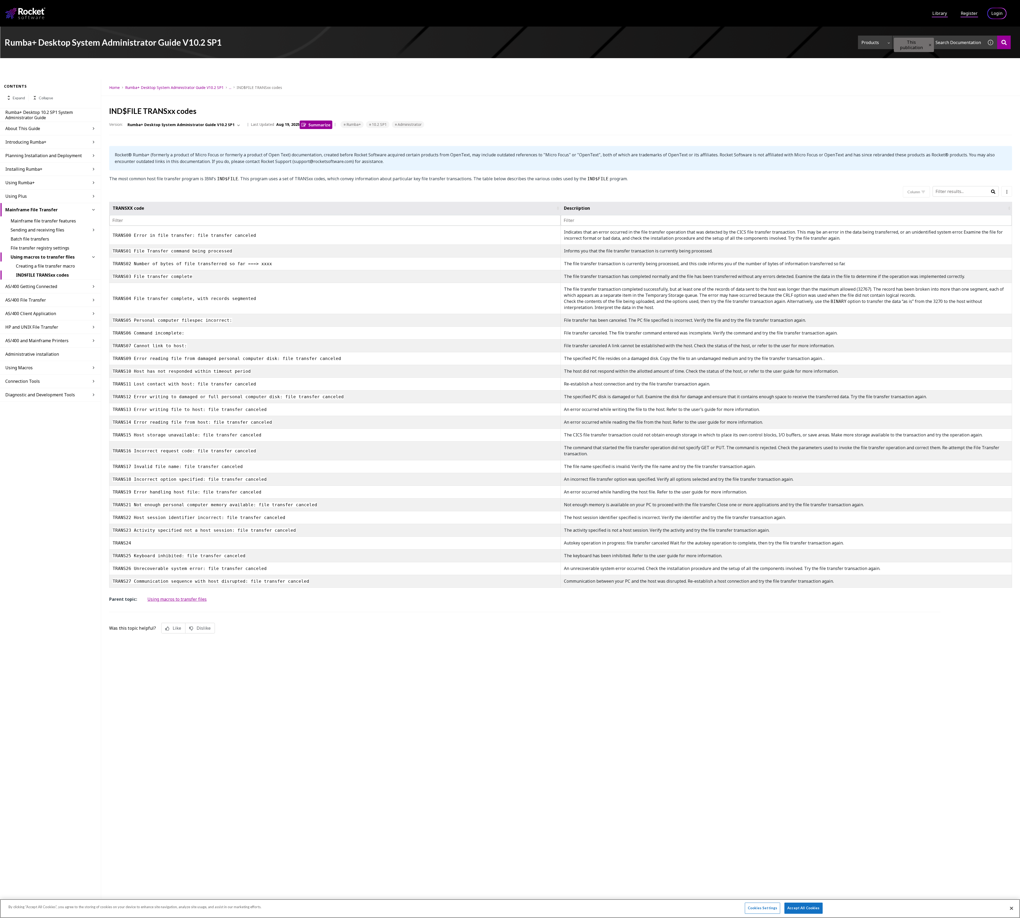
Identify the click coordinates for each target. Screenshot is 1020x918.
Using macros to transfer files (43, 257)
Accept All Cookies (803, 908)
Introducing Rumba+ (25, 142)
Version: (116, 124)
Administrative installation (32, 354)
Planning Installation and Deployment (43, 155)
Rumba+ (353, 124)
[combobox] (938, 42)
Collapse (46, 98)
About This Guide (22, 128)
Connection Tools (22, 381)
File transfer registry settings (40, 248)
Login (996, 13)
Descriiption (577, 208)
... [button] (230, 87)
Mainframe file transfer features (43, 221)
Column (913, 192)
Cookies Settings (762, 908)
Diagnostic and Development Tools (40, 395)
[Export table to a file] (1006, 191)
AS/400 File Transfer (25, 300)
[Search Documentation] (1004, 42)
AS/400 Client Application (30, 313)
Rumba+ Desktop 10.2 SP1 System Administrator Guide (39, 115)
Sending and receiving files (37, 230)
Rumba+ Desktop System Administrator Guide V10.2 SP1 (174, 87)
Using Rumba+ (20, 183)
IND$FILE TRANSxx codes (42, 275)
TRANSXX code (128, 208)
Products (870, 42)
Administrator (410, 124)
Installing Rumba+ (23, 169)
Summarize (319, 124)
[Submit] (993, 192)
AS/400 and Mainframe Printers (37, 341)
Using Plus (16, 196)
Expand (19, 98)
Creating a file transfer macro (45, 266)
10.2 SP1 (379, 124)
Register (969, 13)
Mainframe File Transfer (31, 210)
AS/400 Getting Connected (31, 286)
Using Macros (19, 368)
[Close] (1011, 908)
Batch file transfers (30, 239)
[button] (930, 45)
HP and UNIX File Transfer (31, 327)
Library (939, 13)
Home (114, 87)
